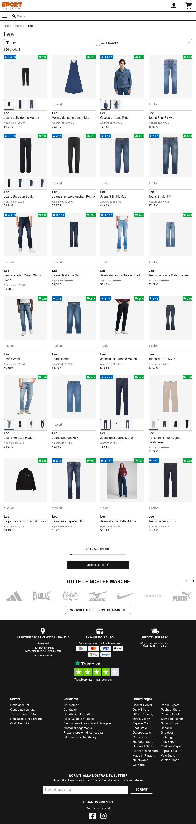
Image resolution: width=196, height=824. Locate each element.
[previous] (187, 581)
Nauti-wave (140, 760)
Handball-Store (143, 741)
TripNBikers (169, 751)
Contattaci (43, 643)
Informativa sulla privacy (80, 737)
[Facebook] (92, 816)
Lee (6, 113)
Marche (19, 26)
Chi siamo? (71, 705)
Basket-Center (142, 705)
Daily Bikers (141, 709)
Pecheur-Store (170, 709)
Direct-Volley (141, 718)
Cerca (21, 16)
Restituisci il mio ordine (26, 718)
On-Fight (139, 764)
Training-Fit (168, 737)
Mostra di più (97, 565)
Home (7, 26)
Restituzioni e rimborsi (79, 718)
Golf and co (140, 737)
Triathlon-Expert (171, 746)
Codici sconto (19, 723)
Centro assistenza (22, 709)
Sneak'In (167, 728)
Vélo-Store (168, 755)
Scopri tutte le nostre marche (98, 610)
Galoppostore (142, 732)
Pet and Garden (171, 714)
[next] (193, 581)
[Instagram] (103, 816)
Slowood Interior (172, 718)
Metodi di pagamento (78, 728)
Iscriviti (141, 789)
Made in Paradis (144, 755)
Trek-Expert (168, 741)
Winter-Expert (170, 760)
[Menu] (4, 16)
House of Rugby (144, 746)
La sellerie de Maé (145, 751)
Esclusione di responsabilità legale (87, 723)
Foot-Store (140, 728)
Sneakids (167, 732)
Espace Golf (141, 723)
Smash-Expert (170, 723)
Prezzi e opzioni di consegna (83, 732)
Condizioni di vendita (78, 714)
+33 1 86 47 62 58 (42, 655)
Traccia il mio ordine (24, 714)
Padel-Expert (170, 705)
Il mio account (19, 705)
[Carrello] (189, 6)
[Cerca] (14, 16)
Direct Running (143, 714)
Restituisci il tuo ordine (155, 646)
